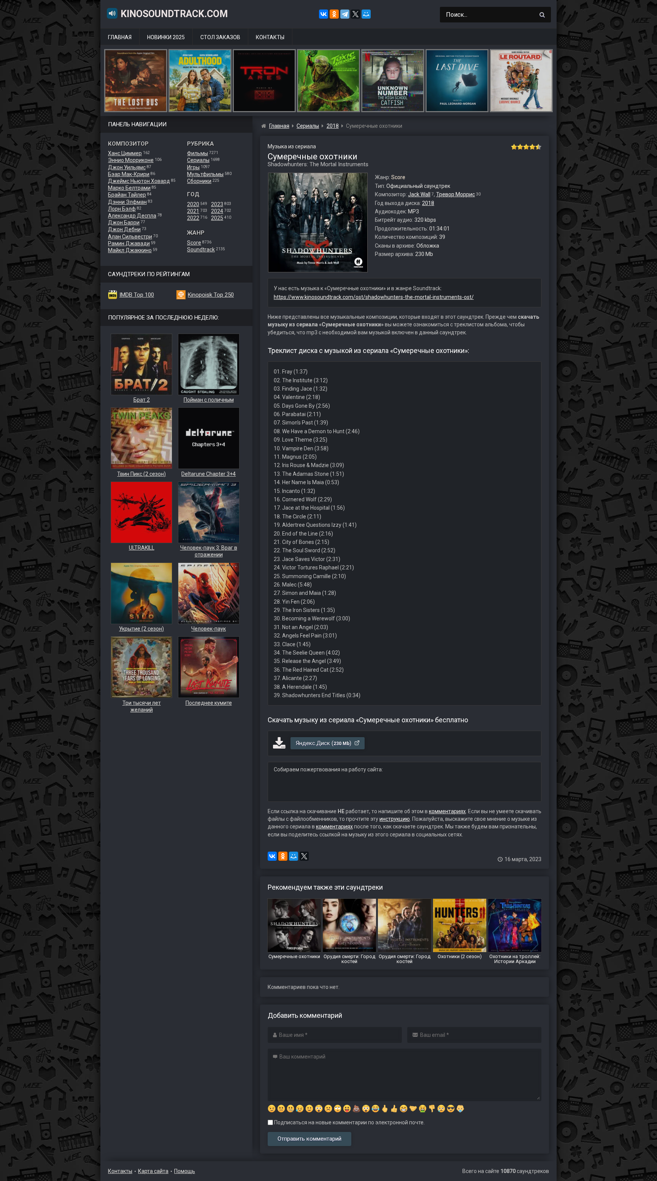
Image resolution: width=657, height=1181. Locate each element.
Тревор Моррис (455, 194)
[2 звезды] (520, 147)
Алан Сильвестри (130, 237)
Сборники (199, 181)
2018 (428, 203)
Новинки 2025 (166, 37)
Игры (193, 167)
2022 (193, 218)
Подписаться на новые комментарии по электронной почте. (349, 1122)
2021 (193, 211)
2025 (217, 218)
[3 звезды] (526, 147)
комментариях (447, 811)
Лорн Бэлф (122, 209)
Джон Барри (124, 222)
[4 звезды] (532, 147)
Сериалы (198, 160)
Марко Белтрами (129, 188)
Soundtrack (201, 249)
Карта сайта (153, 1171)
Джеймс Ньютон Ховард (139, 181)
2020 (193, 204)
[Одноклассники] (334, 14)
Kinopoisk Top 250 (211, 294)
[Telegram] (344, 14)
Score (194, 243)
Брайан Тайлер (127, 195)
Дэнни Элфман (127, 202)
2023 (217, 204)
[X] (355, 14)
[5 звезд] (538, 147)
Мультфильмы (205, 174)
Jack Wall (419, 194)
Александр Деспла (132, 216)
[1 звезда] (514, 147)
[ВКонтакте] (323, 14)
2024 (217, 211)
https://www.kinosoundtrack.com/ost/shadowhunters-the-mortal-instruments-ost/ (374, 297)
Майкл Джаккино (130, 250)
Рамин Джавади (129, 243)
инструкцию (394, 819)
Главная (120, 37)
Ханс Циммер (125, 153)
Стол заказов (220, 37)
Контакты (270, 37)
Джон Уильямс (127, 167)
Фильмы (197, 153)
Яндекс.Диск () (324, 743)
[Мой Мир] (366, 14)
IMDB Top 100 (136, 294)
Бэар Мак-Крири (128, 174)
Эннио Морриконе (131, 160)
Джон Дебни (124, 229)
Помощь (184, 1171)
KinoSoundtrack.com (174, 13)
